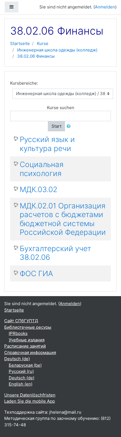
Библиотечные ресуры (27, 327)
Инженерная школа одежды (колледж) (57, 50)
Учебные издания (26, 340)
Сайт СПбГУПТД (21, 320)
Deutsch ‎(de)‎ (17, 358)
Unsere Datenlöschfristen (29, 395)
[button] (69, 126)
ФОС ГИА (36, 273)
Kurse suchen (60, 107)
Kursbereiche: (24, 83)
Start (56, 126)
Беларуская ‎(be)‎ (25, 365)
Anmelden (105, 7)
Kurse (42, 43)
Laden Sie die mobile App (29, 401)
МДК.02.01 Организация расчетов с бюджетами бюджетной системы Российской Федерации (63, 219)
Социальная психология (42, 169)
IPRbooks (18, 333)
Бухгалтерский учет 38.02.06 (55, 253)
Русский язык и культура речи (47, 144)
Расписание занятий (25, 346)
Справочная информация (30, 352)
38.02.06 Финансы (36, 56)
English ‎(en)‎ (20, 384)
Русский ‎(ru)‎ (21, 371)
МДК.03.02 (38, 189)
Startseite (20, 43)
